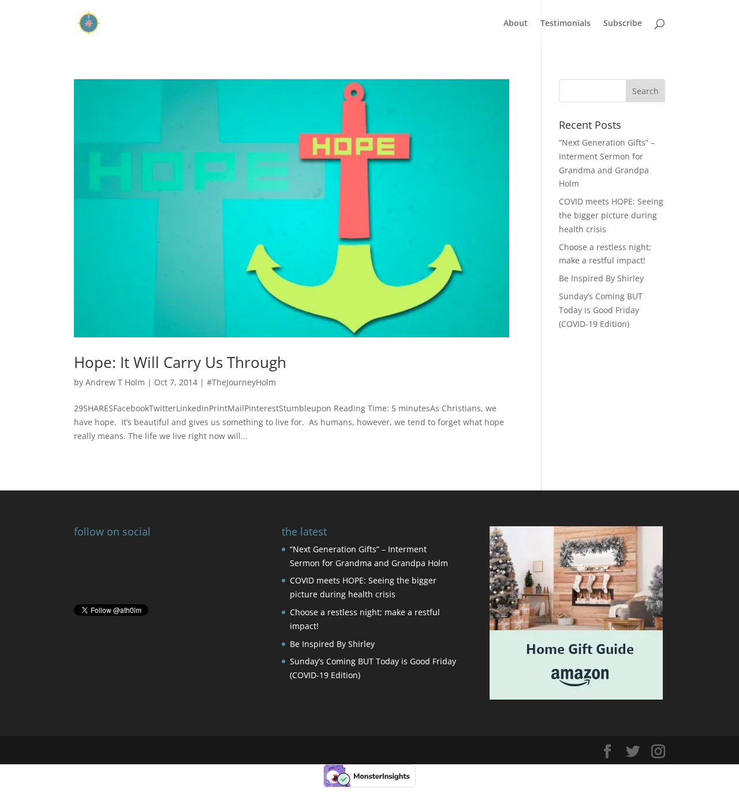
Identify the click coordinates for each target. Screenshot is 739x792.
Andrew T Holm (115, 382)
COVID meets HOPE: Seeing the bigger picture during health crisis (611, 215)
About (515, 23)
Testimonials (565, 23)
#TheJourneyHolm (241, 382)
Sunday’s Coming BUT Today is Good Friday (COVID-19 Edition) (601, 310)
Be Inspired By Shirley (601, 278)
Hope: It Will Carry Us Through (180, 362)
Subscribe (622, 23)
